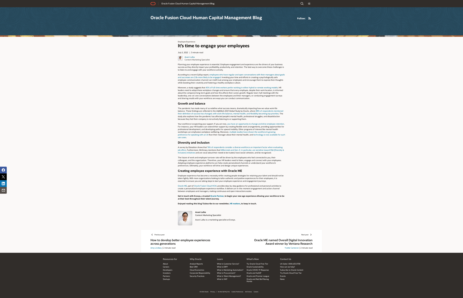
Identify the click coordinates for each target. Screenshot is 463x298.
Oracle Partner (217, 196)
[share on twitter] (3, 176)
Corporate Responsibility (200, 273)
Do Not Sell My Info (224, 292)
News (282, 279)
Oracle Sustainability (255, 267)
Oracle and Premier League (258, 276)
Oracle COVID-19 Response (258, 270)
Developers (167, 270)
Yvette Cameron (292, 248)
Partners (166, 276)
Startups (166, 279)
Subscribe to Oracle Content (291, 270)
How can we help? (287, 267)
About (165, 264)
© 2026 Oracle (204, 292)
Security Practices (197, 276)
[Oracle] (153, 3)
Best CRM (193, 267)
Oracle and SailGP (254, 273)
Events (283, 276)
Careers (166, 267)
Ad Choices (248, 292)
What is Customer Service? (228, 264)
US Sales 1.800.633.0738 (290, 264)
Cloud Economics (197, 270)
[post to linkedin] (3, 183)
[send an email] (3, 190)
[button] (302, 3)
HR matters (235, 203)
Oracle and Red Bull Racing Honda (258, 280)
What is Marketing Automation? (230, 270)
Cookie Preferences (237, 292)
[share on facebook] (3, 170)
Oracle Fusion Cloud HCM (205, 186)
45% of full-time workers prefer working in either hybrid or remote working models (242, 87)
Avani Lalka (190, 57)
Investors (166, 273)
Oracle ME (182, 186)
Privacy (212, 292)
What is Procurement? (226, 273)
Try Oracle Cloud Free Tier (257, 264)
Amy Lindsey (156, 248)
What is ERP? (222, 267)
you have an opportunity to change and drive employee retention (255, 124)
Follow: (301, 18)
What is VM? (222, 279)
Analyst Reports (196, 264)
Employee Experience (186, 42)
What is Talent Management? (229, 276)
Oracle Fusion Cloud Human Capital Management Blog (187, 3)
